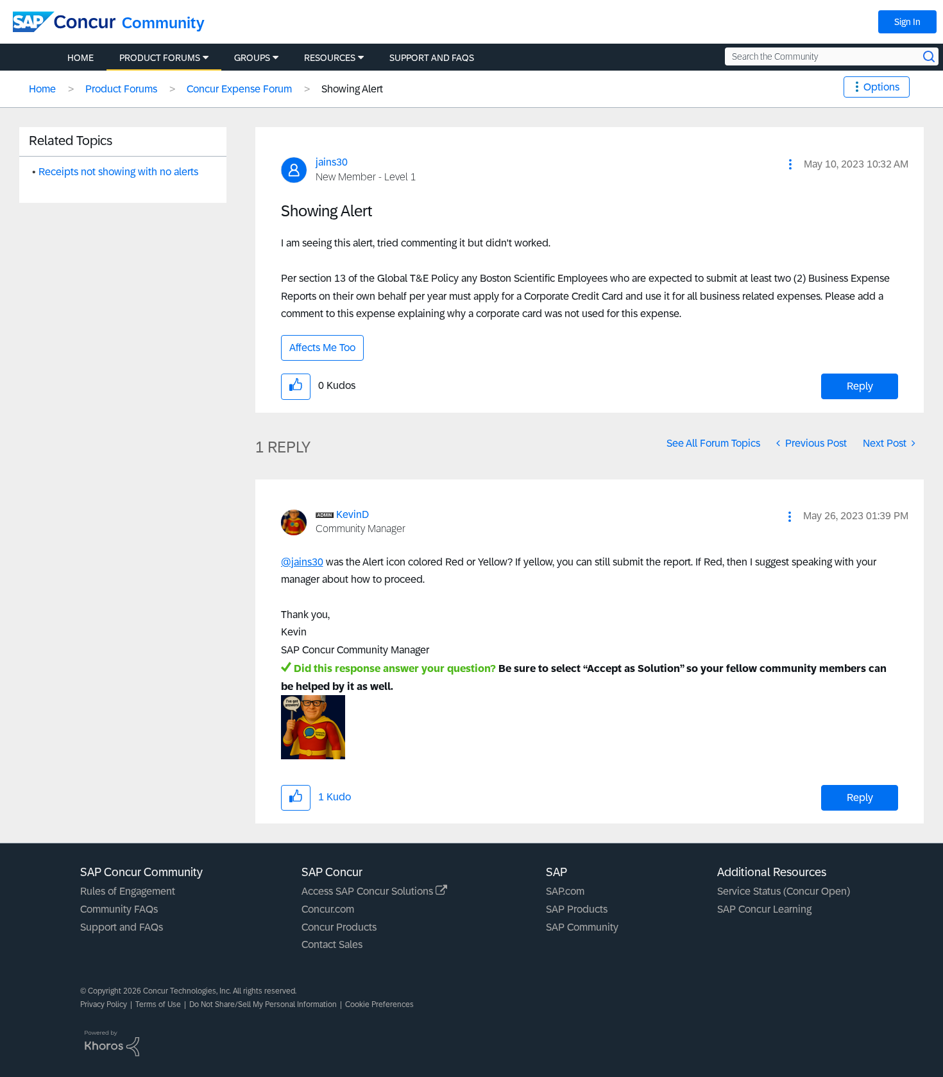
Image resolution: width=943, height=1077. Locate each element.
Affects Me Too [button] (322, 347)
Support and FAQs (121, 927)
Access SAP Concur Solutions (369, 891)
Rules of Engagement (127, 891)
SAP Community (582, 927)
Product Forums (121, 88)
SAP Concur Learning (764, 909)
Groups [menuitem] (252, 58)
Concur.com (328, 909)
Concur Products (339, 927)
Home (42, 88)
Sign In (907, 22)
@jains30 (302, 561)
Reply (860, 386)
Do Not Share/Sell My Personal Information (263, 1004)
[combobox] (832, 56)
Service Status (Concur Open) (783, 891)
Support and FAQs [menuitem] (431, 58)
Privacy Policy (103, 1004)
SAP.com (565, 891)
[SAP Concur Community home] (64, 22)
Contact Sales (332, 944)
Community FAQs (119, 909)
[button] (790, 164)
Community (163, 22)
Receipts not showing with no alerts (118, 171)
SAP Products (576, 909)
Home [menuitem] (80, 58)
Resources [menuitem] (329, 58)
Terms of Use (158, 1004)
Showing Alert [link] (352, 88)
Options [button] (881, 87)
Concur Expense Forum (239, 88)
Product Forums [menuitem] (159, 58)
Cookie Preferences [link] (379, 1004)
